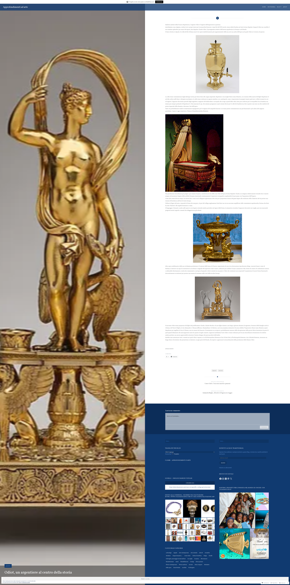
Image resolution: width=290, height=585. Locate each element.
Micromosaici (204, 558)
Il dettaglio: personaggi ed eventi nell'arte (176, 558)
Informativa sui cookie (26, 582)
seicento (191, 564)
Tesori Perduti (176, 567)
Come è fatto (187, 555)
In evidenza (271, 7)
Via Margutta (191, 567)
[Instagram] (223, 479)
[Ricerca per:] (190, 441)
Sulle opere (168, 567)
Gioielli (210, 555)
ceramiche (207, 552)
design (205, 555)
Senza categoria (198, 564)
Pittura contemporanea (171, 564)
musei (177, 561)
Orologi (192, 561)
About (285, 7)
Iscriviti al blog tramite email (231, 448)
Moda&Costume (170, 561)
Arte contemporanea (184, 552)
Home (264, 7)
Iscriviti (223, 463)
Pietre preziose (199, 561)
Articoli (221, 370)
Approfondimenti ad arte (15, 7)
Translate (176, 454)
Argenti (8, 566)
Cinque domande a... (177, 555)
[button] (237, 510)
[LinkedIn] (226, 479)
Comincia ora (159, 1)
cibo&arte (168, 555)
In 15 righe (190, 558)
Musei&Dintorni (184, 561)
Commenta (264, 427)
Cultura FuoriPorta (197, 555)
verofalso (184, 567)
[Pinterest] (228, 479)
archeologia (169, 552)
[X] (231, 479)
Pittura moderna (183, 564)
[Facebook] (220, 479)
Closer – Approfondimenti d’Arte (178, 460)
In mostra (196, 558)
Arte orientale (194, 552)
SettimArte (206, 564)
